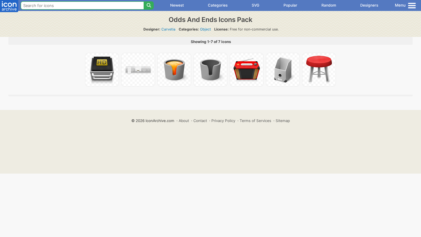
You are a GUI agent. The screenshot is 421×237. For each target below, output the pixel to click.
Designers (369, 5)
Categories (218, 5)
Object (205, 29)
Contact (200, 120)
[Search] (149, 5)
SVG (255, 5)
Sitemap (283, 120)
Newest (177, 5)
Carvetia (168, 29)
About (184, 120)
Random (328, 5)
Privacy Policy (223, 120)
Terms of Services (255, 120)
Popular (290, 5)
